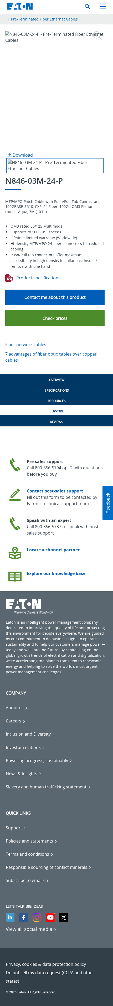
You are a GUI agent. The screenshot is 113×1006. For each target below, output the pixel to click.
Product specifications (37, 278)
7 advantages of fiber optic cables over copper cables (51, 357)
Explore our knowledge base (56, 573)
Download (22, 155)
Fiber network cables (25, 344)
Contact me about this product (55, 297)
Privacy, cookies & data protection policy (46, 964)
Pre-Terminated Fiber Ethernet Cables (44, 19)
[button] (55, 318)
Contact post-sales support (55, 491)
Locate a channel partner (53, 550)
